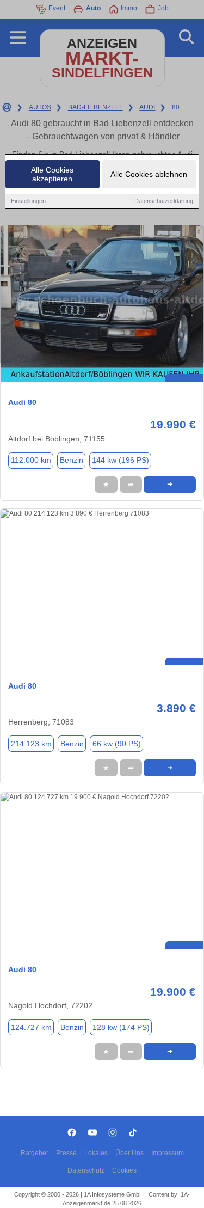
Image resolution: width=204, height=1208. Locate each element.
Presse (66, 1153)
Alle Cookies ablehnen (148, 174)
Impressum (167, 1153)
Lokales (96, 1153)
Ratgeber (34, 1153)
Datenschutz (85, 1170)
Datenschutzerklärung (163, 201)
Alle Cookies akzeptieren (52, 174)
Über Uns (129, 1153)
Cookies (124, 1170)
